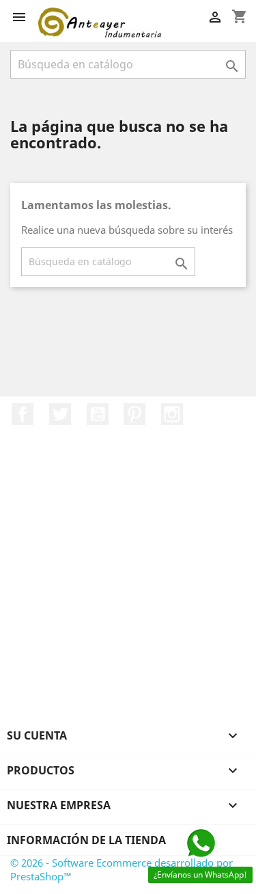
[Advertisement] (128, 592)
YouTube (98, 414)
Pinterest (134, 414)
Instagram (172, 414)
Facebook (22, 414)
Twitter (60, 414)
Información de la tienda (86, 840)
